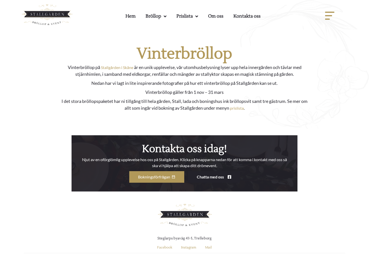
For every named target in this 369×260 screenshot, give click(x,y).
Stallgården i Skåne (117, 67)
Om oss (215, 16)
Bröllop (153, 16)
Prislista (184, 16)
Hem (131, 16)
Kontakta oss (247, 16)
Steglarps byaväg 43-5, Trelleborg (184, 238)
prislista (237, 108)
